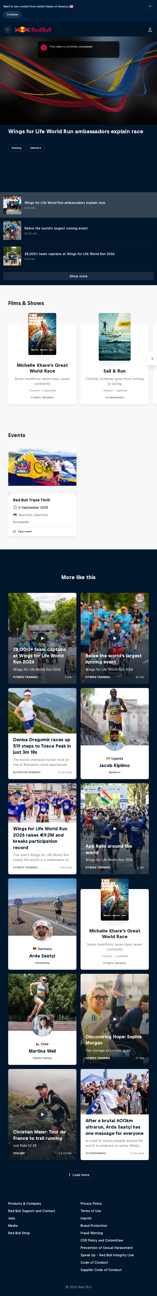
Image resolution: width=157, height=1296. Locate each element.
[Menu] (7, 29)
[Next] (152, 358)
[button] (150, 11)
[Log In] (150, 29)
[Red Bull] (33, 29)
